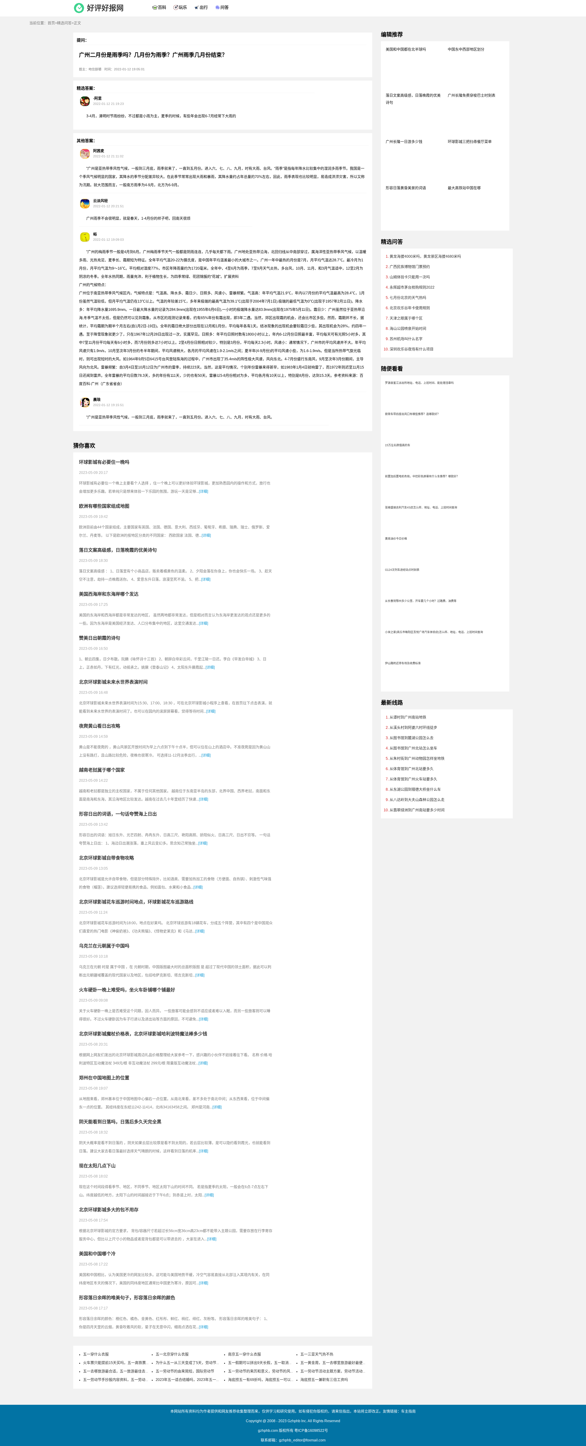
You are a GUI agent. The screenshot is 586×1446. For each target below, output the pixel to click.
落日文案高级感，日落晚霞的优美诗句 (118, 550)
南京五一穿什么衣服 (244, 1354)
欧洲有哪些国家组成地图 (104, 506)
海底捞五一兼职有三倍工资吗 (324, 1380)
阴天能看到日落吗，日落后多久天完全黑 (120, 1121)
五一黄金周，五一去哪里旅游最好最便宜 (333, 1363)
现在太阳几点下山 (97, 1165)
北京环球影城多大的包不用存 (108, 1209)
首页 (51, 23)
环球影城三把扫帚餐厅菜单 (470, 142)
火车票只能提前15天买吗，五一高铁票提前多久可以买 (127, 1363)
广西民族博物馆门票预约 (410, 267)
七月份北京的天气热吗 (408, 298)
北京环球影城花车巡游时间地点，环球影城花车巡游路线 (136, 902)
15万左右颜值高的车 (397, 445)
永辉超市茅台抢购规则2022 (412, 287)
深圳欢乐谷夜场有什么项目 (412, 349)
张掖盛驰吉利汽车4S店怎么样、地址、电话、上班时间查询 (421, 507)
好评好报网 (105, 8)
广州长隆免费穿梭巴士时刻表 (471, 95)
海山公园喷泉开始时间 (408, 329)
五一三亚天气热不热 (316, 1354)
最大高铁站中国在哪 (464, 188)
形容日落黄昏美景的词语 (406, 188)
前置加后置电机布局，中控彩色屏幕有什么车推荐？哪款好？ (422, 476)
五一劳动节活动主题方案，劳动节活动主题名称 (338, 1371)
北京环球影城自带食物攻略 (106, 858)
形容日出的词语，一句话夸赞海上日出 (118, 814)
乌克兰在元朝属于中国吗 (104, 946)
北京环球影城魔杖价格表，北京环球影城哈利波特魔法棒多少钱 (143, 1033)
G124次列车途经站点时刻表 (402, 569)
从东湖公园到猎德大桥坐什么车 (415, 789)
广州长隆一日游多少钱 (404, 142)
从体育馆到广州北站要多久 (412, 769)
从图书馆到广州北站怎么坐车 (413, 748)
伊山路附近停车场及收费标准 (403, 663)
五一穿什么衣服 (96, 1354)
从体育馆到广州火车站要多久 (413, 779)
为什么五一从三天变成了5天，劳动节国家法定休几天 (199, 1363)
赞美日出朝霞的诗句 (99, 638)
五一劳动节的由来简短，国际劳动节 (185, 1371)
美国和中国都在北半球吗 (406, 49)
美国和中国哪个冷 (97, 1253)
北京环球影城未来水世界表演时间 (113, 682)
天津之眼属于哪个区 (406, 318)
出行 (204, 7)
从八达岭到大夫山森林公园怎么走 (417, 800)
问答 (224, 7)
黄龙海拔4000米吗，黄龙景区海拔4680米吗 (425, 256)
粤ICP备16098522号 (311, 1430)
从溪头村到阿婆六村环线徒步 (413, 728)
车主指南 (408, 1411)
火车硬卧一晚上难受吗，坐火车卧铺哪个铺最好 (127, 989)
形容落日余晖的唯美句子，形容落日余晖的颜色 (127, 1297)
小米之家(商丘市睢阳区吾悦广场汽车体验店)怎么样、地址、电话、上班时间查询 (434, 632)
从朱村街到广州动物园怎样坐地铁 (417, 758)
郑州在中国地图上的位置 (104, 1077)
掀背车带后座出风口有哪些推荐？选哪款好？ (412, 414)
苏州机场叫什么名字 (406, 339)
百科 (162, 7)
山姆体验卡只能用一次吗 (410, 277)
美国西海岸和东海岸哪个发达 (108, 594)
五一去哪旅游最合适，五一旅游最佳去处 (116, 1371)
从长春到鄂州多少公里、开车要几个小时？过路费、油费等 (420, 601)
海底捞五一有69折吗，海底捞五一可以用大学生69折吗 (272, 1380)
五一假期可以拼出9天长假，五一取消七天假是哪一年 (271, 1363)
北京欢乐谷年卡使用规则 (410, 308)
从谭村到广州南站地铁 (408, 717)
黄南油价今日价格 (396, 538)
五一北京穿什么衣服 (172, 1354)
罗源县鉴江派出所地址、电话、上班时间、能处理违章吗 (419, 383)
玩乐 (183, 7)
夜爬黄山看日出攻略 (99, 726)
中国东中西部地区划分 (466, 49)
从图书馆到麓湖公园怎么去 (412, 738)
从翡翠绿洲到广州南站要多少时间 (417, 810)
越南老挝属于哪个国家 (102, 770)
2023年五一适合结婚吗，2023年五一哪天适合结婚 (197, 1380)
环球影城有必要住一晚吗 (104, 462)
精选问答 (64, 23)
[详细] (203, 491)
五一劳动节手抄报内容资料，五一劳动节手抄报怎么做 (127, 1380)
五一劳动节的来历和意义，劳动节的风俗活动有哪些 (270, 1371)
